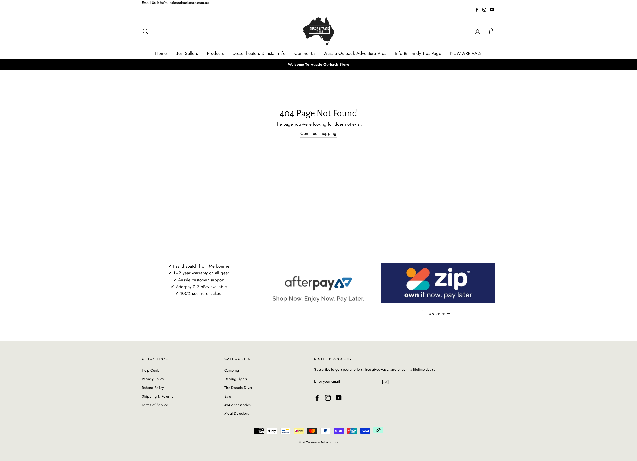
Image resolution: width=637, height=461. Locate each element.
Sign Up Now (438, 314)
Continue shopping (318, 133)
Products (215, 53)
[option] (318, 64)
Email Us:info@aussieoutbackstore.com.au (175, 2)
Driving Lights (235, 378)
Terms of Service (155, 404)
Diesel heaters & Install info (259, 53)
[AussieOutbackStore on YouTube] (339, 398)
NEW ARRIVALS (466, 53)
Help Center (151, 370)
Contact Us (304, 53)
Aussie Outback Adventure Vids (355, 53)
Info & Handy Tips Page (418, 53)
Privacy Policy (153, 378)
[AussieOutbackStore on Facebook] (317, 398)
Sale (227, 396)
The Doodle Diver (238, 387)
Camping (231, 370)
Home (161, 53)
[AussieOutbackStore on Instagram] (328, 398)
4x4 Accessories (237, 404)
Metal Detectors (236, 413)
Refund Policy (153, 387)
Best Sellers (187, 53)
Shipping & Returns (157, 396)
